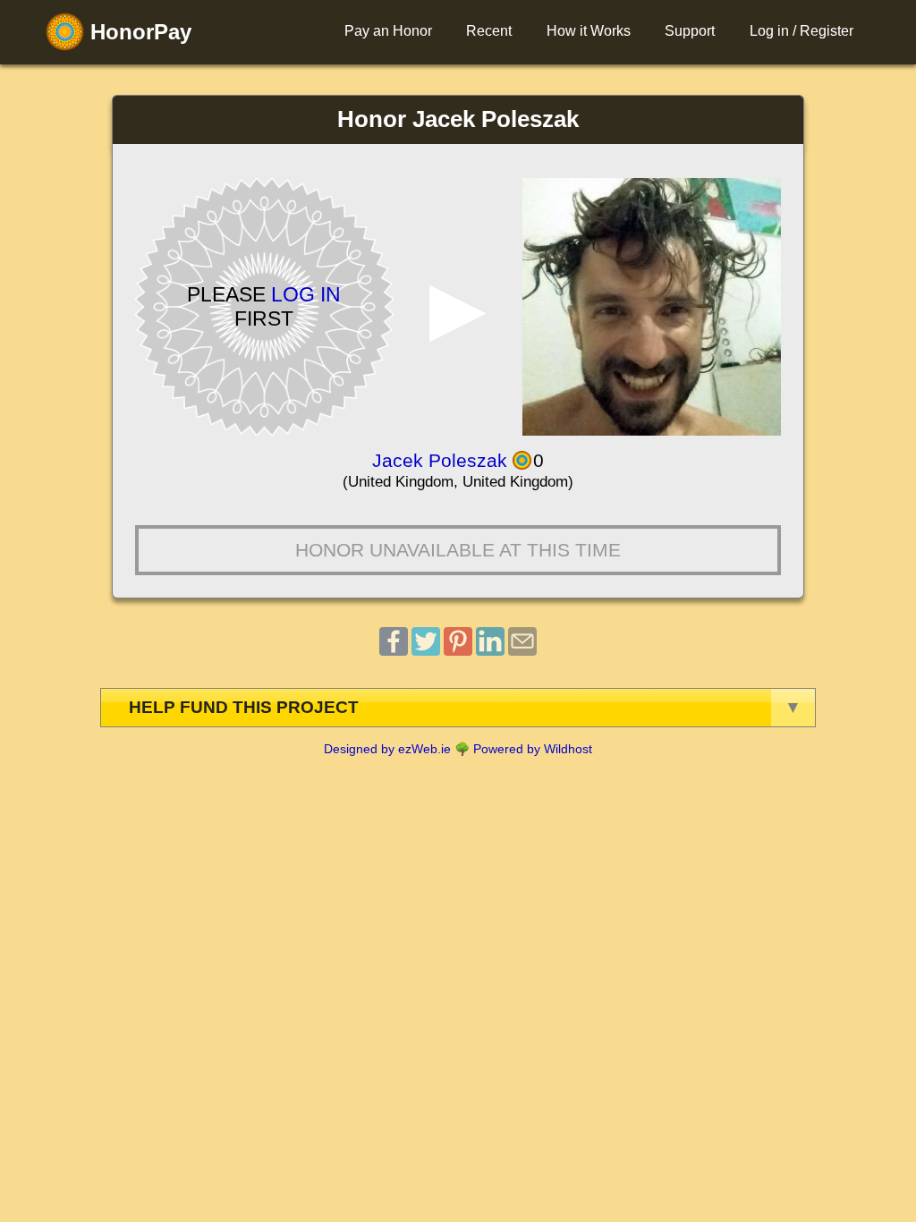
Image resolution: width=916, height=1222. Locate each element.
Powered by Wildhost (532, 749)
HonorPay (137, 32)
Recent (489, 30)
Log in (306, 294)
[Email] (522, 650)
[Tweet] (425, 650)
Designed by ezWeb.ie (387, 749)
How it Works (589, 30)
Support (690, 30)
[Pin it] (458, 650)
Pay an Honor (388, 30)
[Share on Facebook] (393, 650)
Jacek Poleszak (439, 460)
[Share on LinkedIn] (490, 650)
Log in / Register (801, 30)
